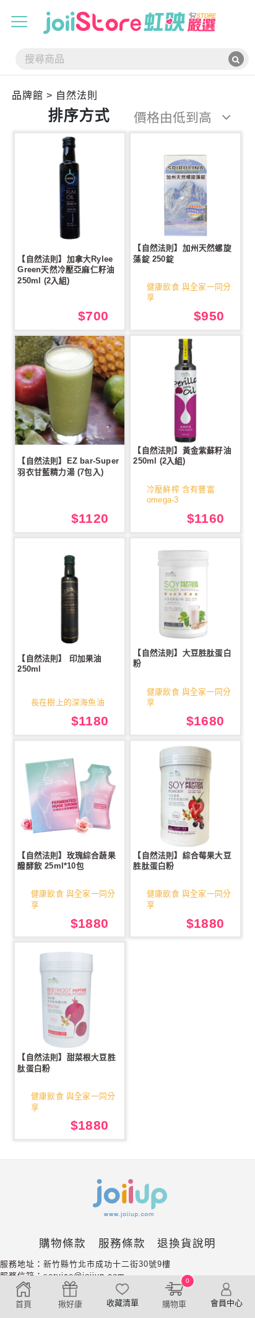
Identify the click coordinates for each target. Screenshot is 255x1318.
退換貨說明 (186, 1243)
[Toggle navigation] (19, 21)
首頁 (23, 1304)
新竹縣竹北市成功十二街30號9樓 (107, 1264)
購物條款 (62, 1243)
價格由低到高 (174, 118)
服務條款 (121, 1243)
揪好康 (70, 1304)
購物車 (175, 1293)
